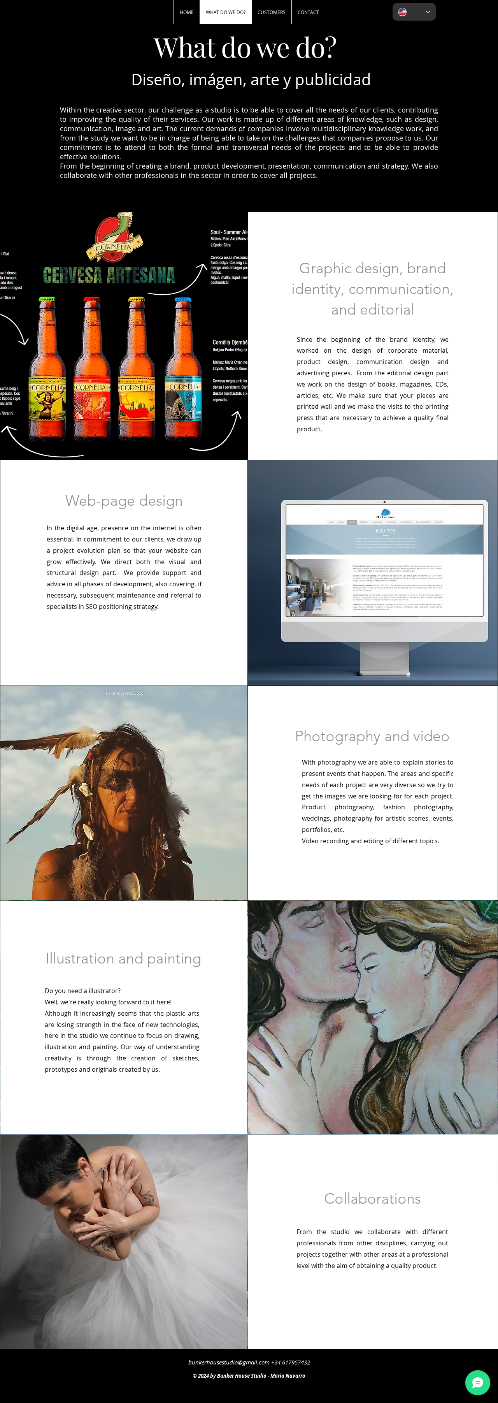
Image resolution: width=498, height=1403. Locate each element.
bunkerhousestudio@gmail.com (229, 1362)
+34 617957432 (290, 1362)
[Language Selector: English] (414, 12)
